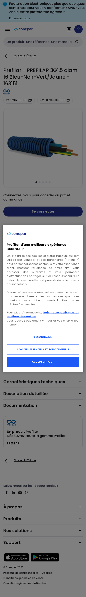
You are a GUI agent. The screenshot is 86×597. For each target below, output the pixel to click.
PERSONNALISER (43, 336)
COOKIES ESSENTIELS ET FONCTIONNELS (43, 349)
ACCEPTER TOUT (43, 361)
